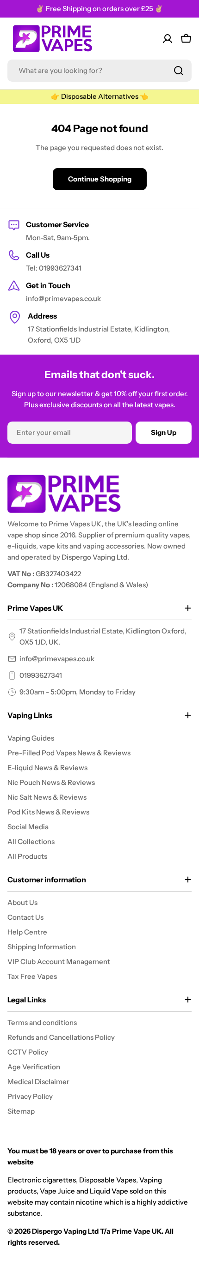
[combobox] (99, 71)
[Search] (178, 70)
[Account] (167, 38)
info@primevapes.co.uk (56, 658)
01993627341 (40, 675)
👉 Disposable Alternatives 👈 (100, 96)
